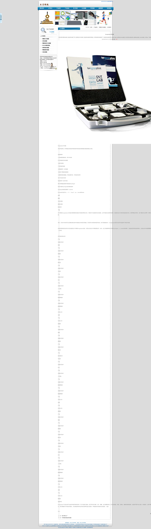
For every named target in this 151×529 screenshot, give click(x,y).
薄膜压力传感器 (102, 27)
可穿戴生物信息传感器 (66, 517)
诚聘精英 (101, 8)
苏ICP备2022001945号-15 (49, 524)
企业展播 (84, 8)
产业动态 (67, 8)
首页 (91, 27)
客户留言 (75, 8)
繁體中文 (111, 1)
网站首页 (42, 8)
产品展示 (58, 8)
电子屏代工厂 (65, 515)
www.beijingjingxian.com (49, 68)
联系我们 (109, 8)
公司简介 (50, 8)
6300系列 (109, 27)
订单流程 (92, 8)
